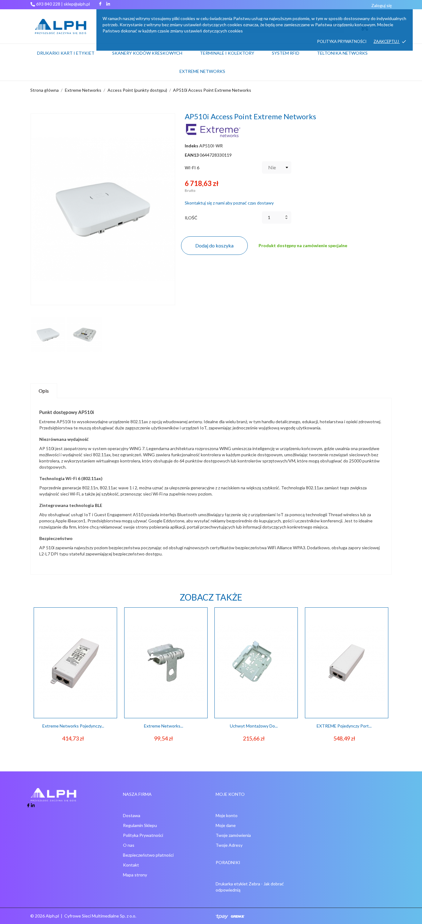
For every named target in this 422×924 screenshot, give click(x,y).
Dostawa (131, 815)
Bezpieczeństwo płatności (148, 855)
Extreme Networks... (163, 725)
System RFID (285, 53)
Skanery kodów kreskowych (147, 53)
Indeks (191, 145)
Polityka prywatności (341, 41)
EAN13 (192, 155)
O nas (128, 845)
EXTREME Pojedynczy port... (344, 725)
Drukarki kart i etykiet (66, 53)
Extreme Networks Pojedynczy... (73, 725)
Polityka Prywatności (143, 835)
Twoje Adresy (229, 845)
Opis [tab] (44, 391)
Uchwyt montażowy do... (254, 725)
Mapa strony (135, 874)
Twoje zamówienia (233, 835)
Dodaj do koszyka (214, 245)
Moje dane (226, 825)
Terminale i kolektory (227, 53)
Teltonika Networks (350, 50)
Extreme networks (202, 71)
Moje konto (227, 815)
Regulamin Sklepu (140, 825)
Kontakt (131, 864)
